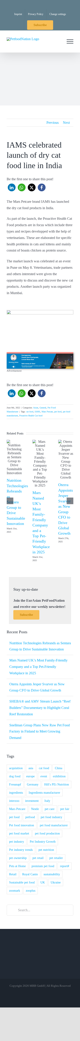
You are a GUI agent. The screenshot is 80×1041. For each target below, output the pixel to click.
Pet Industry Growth (43, 841)
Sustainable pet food (22, 882)
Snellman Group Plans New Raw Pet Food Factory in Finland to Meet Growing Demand (39, 731)
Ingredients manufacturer (44, 792)
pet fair (64, 809)
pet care (49, 809)
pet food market (19, 833)
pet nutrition (46, 849)
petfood (30, 817)
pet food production (47, 833)
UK (42, 882)
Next (66, 122)
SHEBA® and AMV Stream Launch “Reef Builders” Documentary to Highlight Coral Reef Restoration (39, 707)
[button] (12, 187)
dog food (14, 776)
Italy (47, 800)
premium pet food (43, 866)
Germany (32, 784)
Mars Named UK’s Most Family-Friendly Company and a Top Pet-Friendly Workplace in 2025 (38, 666)
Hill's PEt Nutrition (56, 784)
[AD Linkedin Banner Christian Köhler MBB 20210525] (40, 354)
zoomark (14, 890)
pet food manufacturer (54, 825)
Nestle (35, 809)
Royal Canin (30, 874)
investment (32, 800)
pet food (58, 411)
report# (64, 866)
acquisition (16, 768)
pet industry (16, 841)
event (43, 776)
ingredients (16, 792)
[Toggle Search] (57, 41)
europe (30, 776)
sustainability (52, 874)
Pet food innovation (21, 825)
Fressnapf (15, 784)
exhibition (59, 776)
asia (30, 768)
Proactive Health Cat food (30, 415)
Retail (12, 874)
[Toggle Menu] (70, 41)
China (58, 768)
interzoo (14, 800)
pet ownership (18, 858)
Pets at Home (17, 866)
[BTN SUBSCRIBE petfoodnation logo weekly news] (40, 312)
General (43, 407)
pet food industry (51, 817)
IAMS (37, 411)
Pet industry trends (21, 849)
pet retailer (56, 858)
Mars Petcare (47, 411)
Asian (35, 407)
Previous (52, 122)
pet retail (38, 858)
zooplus (30, 890)
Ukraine (56, 882)
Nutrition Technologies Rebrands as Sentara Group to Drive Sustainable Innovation (17, 502)
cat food (29, 411)
